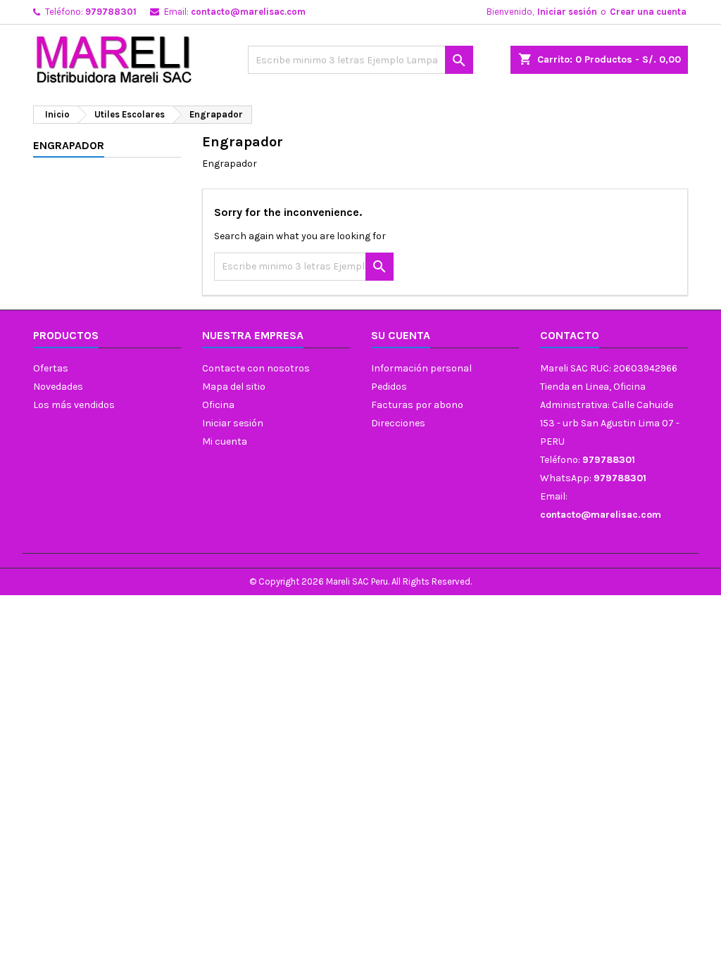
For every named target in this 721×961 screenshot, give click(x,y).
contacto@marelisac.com (248, 11)
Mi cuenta (224, 441)
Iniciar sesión (567, 11)
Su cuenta (400, 335)
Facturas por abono (417, 405)
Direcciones (398, 423)
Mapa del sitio (233, 387)
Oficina (218, 405)
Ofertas (50, 368)
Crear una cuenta (648, 11)
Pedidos (389, 387)
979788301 (111, 11)
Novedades (58, 387)
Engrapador (68, 145)
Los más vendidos (74, 405)
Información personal (421, 368)
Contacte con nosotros (256, 368)
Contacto (569, 335)
